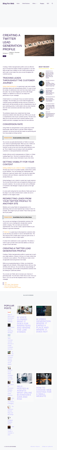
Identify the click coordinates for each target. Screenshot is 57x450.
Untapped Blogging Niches (10, 422)
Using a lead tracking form (9, 86)
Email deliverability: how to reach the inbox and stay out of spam (50, 107)
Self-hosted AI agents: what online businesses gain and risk (50, 92)
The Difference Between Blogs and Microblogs (11, 410)
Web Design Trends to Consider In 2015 (11, 430)
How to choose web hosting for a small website (50, 100)
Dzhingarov (5, 53)
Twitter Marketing (14, 284)
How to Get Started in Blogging (11, 286)
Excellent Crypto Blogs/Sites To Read (12, 287)
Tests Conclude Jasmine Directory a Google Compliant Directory (10, 344)
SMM (4, 56)
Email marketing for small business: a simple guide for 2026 (50, 115)
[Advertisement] (28, 17)
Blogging (42, 3)
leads (5, 284)
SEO (48, 3)
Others (34, 3)
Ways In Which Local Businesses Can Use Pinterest (11, 318)
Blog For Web (8, 3)
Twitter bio (6, 232)
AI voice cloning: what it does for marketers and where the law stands (49, 75)
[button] (52, 3)
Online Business (26, 3)
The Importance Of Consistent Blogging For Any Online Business (11, 388)
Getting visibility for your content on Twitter (14, 168)
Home (18, 3)
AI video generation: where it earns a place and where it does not (50, 84)
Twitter (8, 284)
